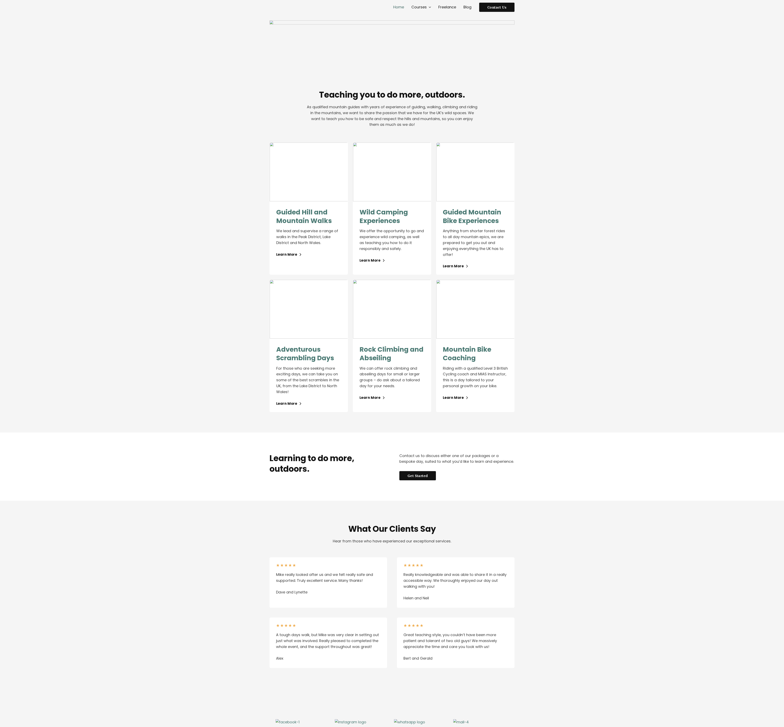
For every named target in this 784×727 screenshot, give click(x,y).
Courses (419, 7)
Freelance (447, 7)
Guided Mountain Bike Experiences (472, 216)
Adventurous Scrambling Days (305, 353)
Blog (467, 7)
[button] (429, 7)
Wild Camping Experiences (384, 216)
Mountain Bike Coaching (467, 353)
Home (398, 7)
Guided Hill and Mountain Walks (304, 216)
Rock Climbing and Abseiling (391, 353)
